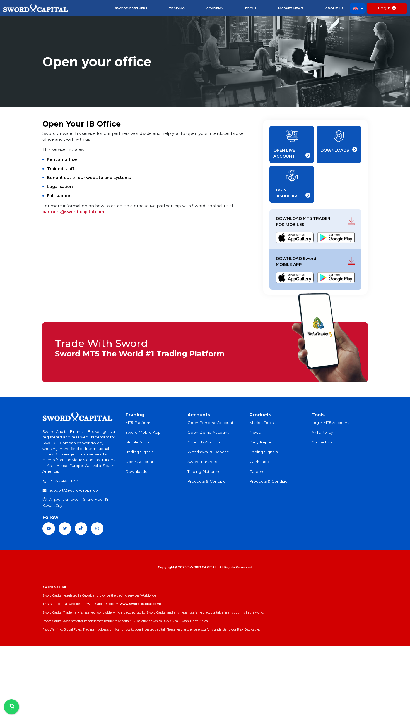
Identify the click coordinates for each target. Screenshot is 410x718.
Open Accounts (140, 461)
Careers (256, 471)
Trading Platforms (203, 471)
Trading (177, 8)
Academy (214, 8)
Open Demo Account (208, 432)
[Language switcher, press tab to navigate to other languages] (358, 8)
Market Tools (261, 422)
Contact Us (322, 442)
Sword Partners (131, 8)
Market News (291, 8)
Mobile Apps (137, 442)
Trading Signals (139, 452)
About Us (334, 8)
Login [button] (384, 8)
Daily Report (261, 442)
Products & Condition (207, 481)
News (255, 432)
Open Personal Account (210, 422)
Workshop (259, 461)
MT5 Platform (137, 422)
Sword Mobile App (143, 432)
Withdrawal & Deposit (208, 452)
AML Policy (322, 432)
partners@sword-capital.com (73, 211)
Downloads (136, 471)
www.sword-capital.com (140, 604)
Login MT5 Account (330, 422)
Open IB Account (204, 442)
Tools (250, 8)
